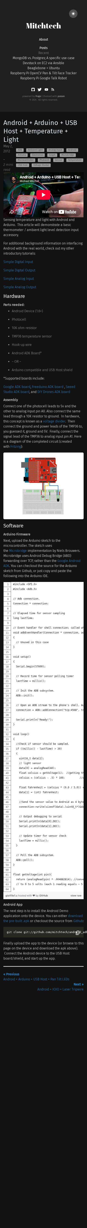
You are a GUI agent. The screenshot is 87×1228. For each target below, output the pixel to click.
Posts (43, 48)
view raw (76, 895)
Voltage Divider (41, 165)
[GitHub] (33, 90)
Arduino (22, 155)
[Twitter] (40, 90)
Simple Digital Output (19, 270)
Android (72, 150)
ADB (20, 150)
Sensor (58, 160)
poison (61, 96)
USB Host (22, 165)
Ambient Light (35, 150)
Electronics (37, 155)
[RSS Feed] (52, 90)
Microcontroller (26, 160)
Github (78, 921)
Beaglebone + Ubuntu (43, 68)
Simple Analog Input (18, 279)
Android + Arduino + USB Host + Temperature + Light (40, 131)
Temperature (75, 160)
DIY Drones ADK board (53, 392)
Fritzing (15, 447)
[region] (43, 737)
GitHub (43, 895)
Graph (52, 155)
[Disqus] (43, 1044)
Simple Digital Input (18, 262)
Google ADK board (16, 387)
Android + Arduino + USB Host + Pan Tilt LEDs (36, 976)
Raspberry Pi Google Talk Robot (43, 78)
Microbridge (67, 155)
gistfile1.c (11, 895)
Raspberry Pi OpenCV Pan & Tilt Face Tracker (43, 73)
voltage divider (54, 421)
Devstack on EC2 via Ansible (43, 63)
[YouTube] (46, 90)
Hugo (38, 96)
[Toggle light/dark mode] (73, 13)
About (43, 39)
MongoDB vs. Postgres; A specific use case (44, 58)
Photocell (44, 160)
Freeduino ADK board (48, 387)
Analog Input (55, 150)
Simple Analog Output (19, 287)
